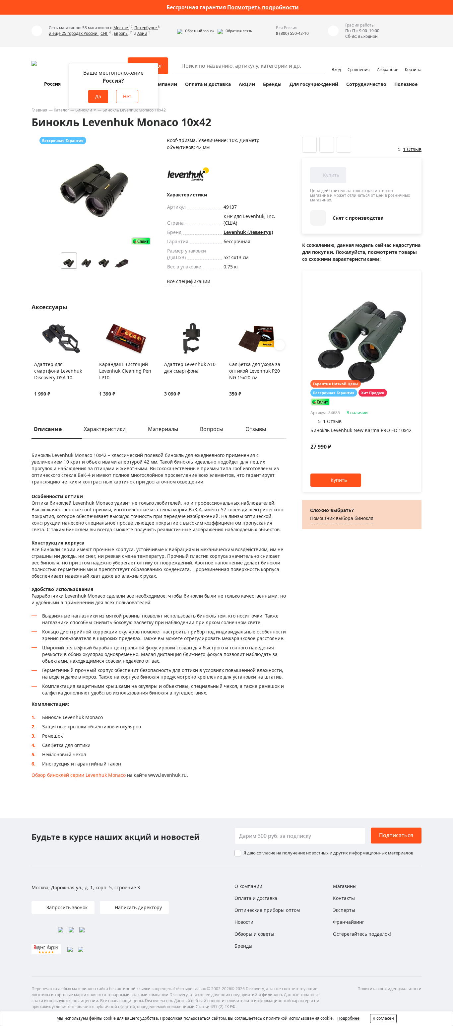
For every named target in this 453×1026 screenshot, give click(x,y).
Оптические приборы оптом (267, 910)
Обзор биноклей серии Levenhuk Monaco (79, 775)
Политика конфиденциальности (389, 988)
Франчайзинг (348, 922)
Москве (121, 28)
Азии (142, 33)
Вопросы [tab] (211, 429)
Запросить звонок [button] (66, 907)
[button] (195, 31)
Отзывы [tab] (255, 429)
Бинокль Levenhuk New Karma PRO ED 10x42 (361, 430)
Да (98, 96)
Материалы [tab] (163, 429)
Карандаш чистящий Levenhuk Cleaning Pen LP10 (125, 371)
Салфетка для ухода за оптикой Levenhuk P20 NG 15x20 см (254, 371)
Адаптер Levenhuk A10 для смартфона (190, 367)
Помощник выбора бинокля (341, 518)
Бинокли (83, 110)
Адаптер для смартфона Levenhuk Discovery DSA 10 (58, 371)
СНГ (104, 33)
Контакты (344, 898)
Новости (243, 922)
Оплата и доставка (208, 84)
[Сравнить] (45, 326)
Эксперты (344, 910)
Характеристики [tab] (105, 429)
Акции (247, 84)
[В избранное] (37, 326)
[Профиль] (336, 63)
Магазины (344, 886)
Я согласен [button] (383, 1018)
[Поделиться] (344, 145)
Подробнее (348, 1018)
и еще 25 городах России (73, 33)
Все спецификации (188, 281)
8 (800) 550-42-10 (292, 33)
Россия (52, 84)
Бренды (272, 84)
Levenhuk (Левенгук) (248, 232)
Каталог (61, 110)
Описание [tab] (47, 429)
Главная (39, 110)
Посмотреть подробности (263, 7)
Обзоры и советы (254, 934)
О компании (162, 84)
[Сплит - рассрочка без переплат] (141, 241)
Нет (127, 96)
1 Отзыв (412, 149)
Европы (121, 33)
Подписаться (396, 835)
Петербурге (146, 28)
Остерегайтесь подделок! (362, 934)
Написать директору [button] (137, 907)
